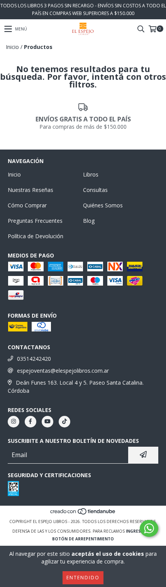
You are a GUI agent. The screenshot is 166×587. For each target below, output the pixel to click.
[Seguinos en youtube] (47, 421)
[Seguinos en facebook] (30, 421)
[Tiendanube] (83, 513)
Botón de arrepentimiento (83, 539)
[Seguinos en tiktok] (64, 421)
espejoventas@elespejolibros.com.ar (63, 370)
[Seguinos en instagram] (13, 421)
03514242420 (34, 358)
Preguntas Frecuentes (35, 220)
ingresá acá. (140, 531)
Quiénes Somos (103, 205)
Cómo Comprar (27, 205)
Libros (90, 174)
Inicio (12, 46)
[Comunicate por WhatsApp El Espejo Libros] (149, 528)
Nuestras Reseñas (30, 189)
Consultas (95, 189)
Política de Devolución (35, 236)
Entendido (83, 577)
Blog (89, 220)
